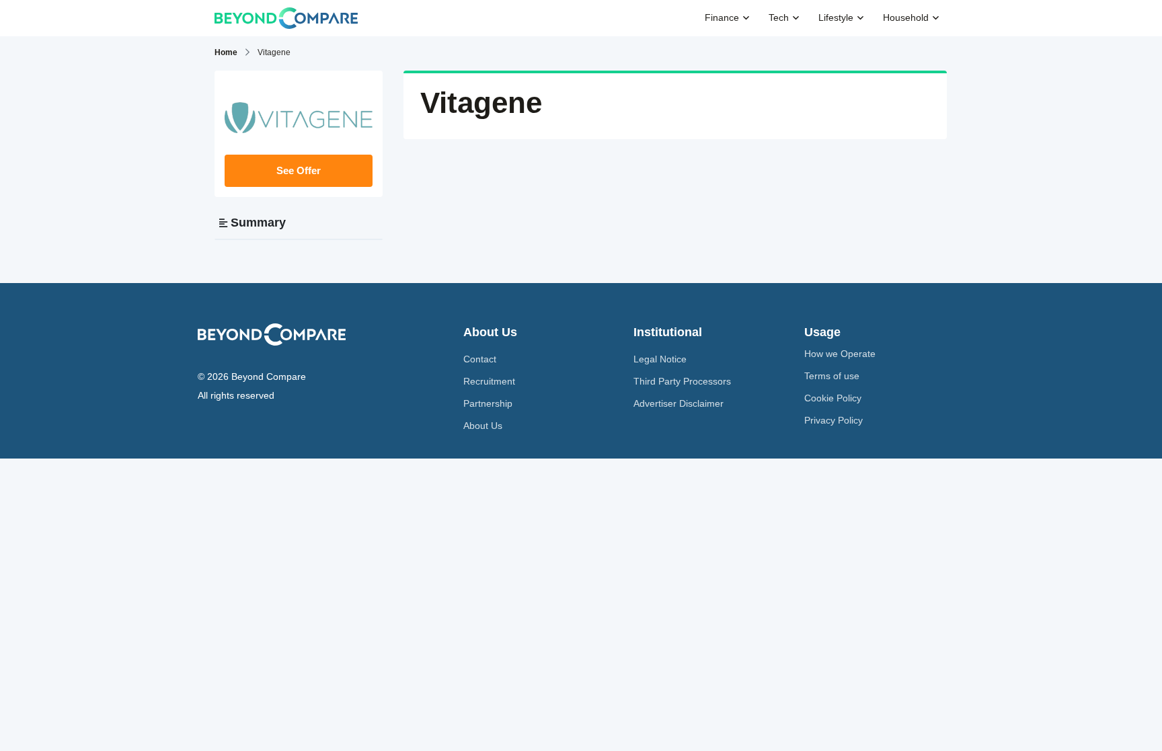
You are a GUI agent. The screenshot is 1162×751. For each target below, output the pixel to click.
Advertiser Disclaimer (678, 403)
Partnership (487, 403)
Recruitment (489, 381)
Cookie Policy (832, 398)
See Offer (298, 170)
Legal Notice (660, 359)
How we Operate (840, 353)
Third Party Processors (682, 381)
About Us (482, 425)
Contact (479, 359)
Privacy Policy (833, 420)
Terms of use (831, 375)
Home (226, 52)
